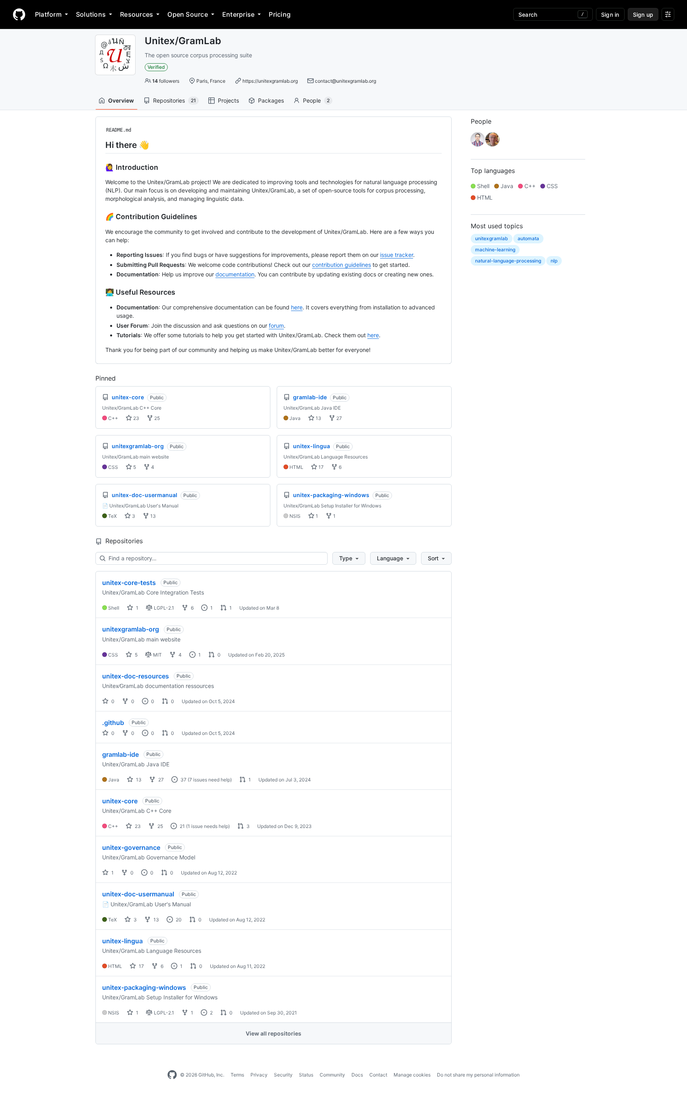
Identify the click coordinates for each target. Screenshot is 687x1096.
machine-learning (495, 250)
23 (135, 418)
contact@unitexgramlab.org (345, 81)
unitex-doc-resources (135, 676)
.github (113, 723)
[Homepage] (19, 14)
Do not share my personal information (478, 1075)
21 (182, 826)
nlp (554, 261)
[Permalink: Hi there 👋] (99, 144)
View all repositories (273, 1033)
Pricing (280, 14)
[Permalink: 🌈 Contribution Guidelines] (99, 216)
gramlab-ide (120, 754)
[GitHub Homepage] (172, 1075)
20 (178, 920)
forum (276, 325)
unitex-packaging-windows (144, 987)
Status (306, 1075)
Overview (121, 100)
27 (338, 418)
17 (320, 467)
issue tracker (396, 254)
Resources (136, 14)
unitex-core (120, 801)
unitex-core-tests (129, 583)
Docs (357, 1075)
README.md (118, 130)
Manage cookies (412, 1075)
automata (528, 238)
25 (156, 418)
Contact (378, 1075)
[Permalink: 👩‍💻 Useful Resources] (99, 292)
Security (283, 1075)
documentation (234, 274)
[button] (348, 558)
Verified (156, 67)
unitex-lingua (122, 941)
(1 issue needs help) (208, 826)
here (297, 307)
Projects (228, 100)
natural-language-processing (508, 261)
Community (332, 1075)
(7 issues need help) (210, 780)
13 (317, 418)
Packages (271, 100)
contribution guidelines (341, 264)
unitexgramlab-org (130, 629)
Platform (48, 14)
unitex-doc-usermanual (138, 894)
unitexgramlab (491, 238)
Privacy (259, 1075)
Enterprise (238, 14)
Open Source (187, 14)
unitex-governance (131, 847)
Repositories (174, 100)
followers (165, 81)
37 (182, 780)
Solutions (91, 14)
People (316, 100)
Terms (237, 1075)
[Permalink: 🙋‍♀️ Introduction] (99, 167)
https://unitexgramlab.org (270, 81)
